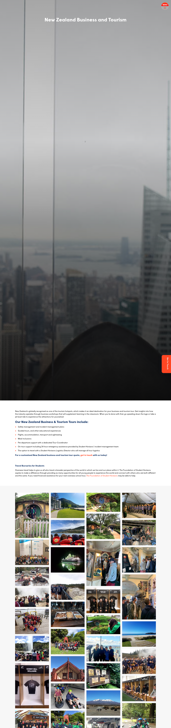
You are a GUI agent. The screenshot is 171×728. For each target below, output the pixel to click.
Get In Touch (168, 363)
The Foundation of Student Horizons (102, 476)
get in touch (86, 455)
